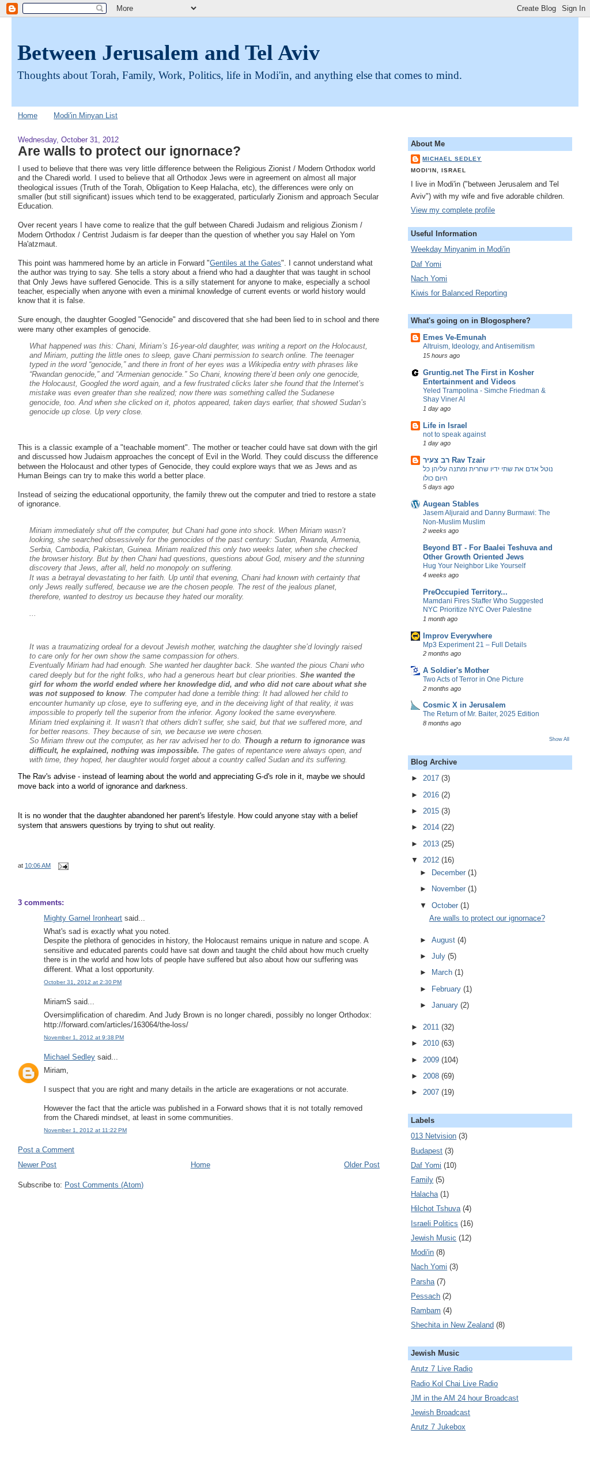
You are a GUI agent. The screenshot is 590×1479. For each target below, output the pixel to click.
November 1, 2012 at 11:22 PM (85, 1130)
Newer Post (37, 1165)
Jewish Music (433, 1238)
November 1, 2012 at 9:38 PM (84, 1037)
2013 (432, 844)
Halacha (424, 1194)
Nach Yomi (429, 279)
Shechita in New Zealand (452, 1325)
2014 (432, 827)
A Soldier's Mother (456, 671)
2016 (432, 795)
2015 (432, 811)
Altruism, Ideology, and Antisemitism (479, 346)
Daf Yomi (426, 264)
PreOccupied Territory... (465, 592)
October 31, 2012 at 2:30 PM (83, 982)
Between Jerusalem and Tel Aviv (168, 52)
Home (27, 116)
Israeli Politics (434, 1224)
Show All (559, 739)
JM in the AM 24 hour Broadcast (465, 1398)
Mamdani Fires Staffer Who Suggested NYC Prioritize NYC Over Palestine (483, 605)
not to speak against (454, 434)
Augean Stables (451, 504)
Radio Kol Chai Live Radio (454, 1384)
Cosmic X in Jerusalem (464, 705)
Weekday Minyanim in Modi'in (460, 249)
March (443, 973)
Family (422, 1180)
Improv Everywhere (457, 636)
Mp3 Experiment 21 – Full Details (475, 645)
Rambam (426, 1311)
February (447, 989)
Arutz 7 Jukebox (438, 1427)
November (450, 889)
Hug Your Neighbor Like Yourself (474, 566)
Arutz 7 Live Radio (441, 1369)
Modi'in (422, 1253)
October (446, 906)
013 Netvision (433, 1136)
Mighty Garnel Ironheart (83, 918)
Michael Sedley (69, 1057)
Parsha (422, 1282)
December (450, 873)
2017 (432, 778)
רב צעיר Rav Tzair (454, 460)
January (446, 1005)
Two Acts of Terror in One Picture (473, 679)
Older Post (362, 1165)
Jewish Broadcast (440, 1413)
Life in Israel (445, 426)
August (444, 940)
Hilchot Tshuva (435, 1209)
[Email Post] (61, 865)
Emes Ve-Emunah (454, 338)
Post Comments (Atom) (104, 1185)
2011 (432, 1027)
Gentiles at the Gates (245, 263)
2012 (432, 860)
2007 (432, 1092)
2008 (432, 1076)
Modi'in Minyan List (86, 116)
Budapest (426, 1151)
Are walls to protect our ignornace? (129, 150)
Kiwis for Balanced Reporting (459, 293)
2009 (432, 1060)
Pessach (425, 1296)
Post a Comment (46, 1150)
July (440, 956)
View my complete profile (453, 210)
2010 (432, 1043)
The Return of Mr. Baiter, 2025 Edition (481, 714)
